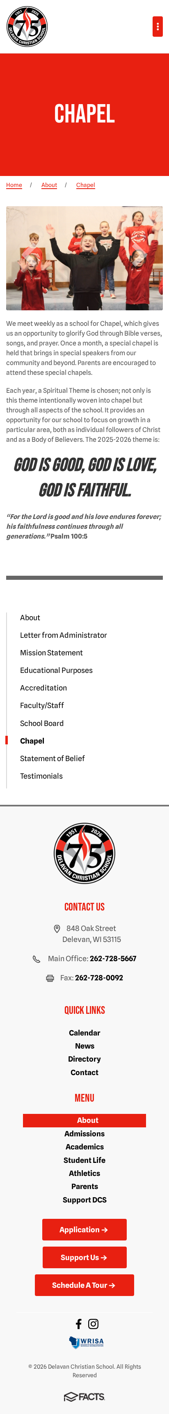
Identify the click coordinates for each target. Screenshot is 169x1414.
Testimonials (41, 776)
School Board (42, 723)
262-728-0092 (99, 977)
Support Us (80, 1257)
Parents (84, 1186)
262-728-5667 (113, 958)
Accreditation (43, 688)
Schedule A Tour (79, 1285)
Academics (85, 1146)
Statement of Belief (52, 758)
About (30, 617)
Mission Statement (51, 652)
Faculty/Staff (42, 705)
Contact (84, 1072)
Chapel (32, 741)
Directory (84, 1059)
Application (79, 1229)
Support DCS (85, 1200)
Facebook (78, 1324)
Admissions (84, 1133)
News (84, 1046)
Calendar (84, 1033)
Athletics (84, 1173)
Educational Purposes (56, 670)
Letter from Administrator (63, 635)
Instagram (93, 1324)
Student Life (84, 1160)
